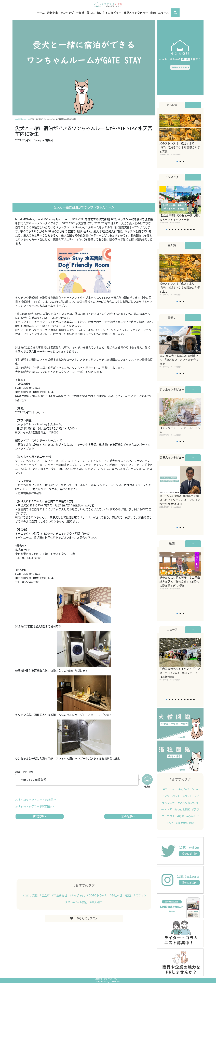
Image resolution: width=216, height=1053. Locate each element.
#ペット (188, 796)
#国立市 (45, 895)
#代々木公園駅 (185, 823)
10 (194, 229)
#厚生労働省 (60, 895)
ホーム (41, 13)
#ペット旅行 (80, 902)
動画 (153, 13)
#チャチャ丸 (77, 895)
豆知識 (80, 13)
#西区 (128, 895)
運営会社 (99, 979)
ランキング (67, 13)
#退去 (181, 816)
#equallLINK (182, 809)
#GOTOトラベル (97, 895)
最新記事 (52, 13)
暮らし (91, 13)
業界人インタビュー (136, 13)
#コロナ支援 (30, 895)
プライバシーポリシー (112, 979)
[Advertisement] (84, 174)
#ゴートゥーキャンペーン (179, 789)
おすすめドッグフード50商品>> (34, 806)
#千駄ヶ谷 (116, 895)
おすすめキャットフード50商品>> (35, 800)
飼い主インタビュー (109, 13)
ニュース (163, 13)
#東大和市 (96, 902)
